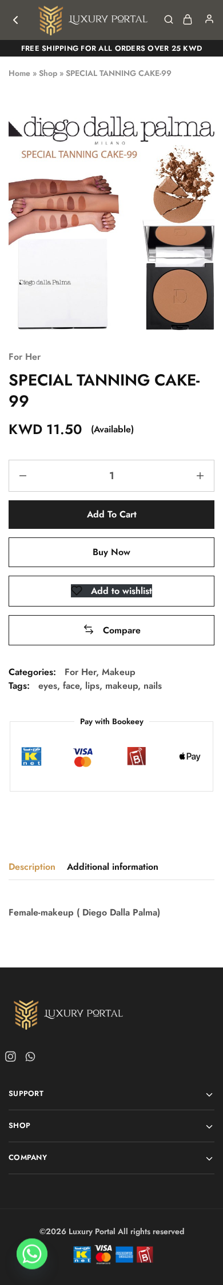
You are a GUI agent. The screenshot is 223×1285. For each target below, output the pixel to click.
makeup (121, 685)
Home (19, 73)
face (71, 685)
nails (153, 685)
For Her (25, 356)
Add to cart (112, 514)
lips (92, 685)
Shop (48, 73)
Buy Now (111, 552)
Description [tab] (32, 866)
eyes (47, 685)
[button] (112, 630)
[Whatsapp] (28, 1058)
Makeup (119, 671)
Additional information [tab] (112, 866)
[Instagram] (13, 1058)
